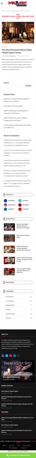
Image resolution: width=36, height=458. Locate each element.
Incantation (19, 296)
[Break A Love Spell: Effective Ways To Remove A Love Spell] (9, 227)
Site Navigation (13, 448)
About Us (11, 445)
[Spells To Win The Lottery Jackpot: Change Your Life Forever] (9, 260)
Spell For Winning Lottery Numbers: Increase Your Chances (23, 248)
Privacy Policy (27, 445)
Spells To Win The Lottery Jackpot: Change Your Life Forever (24, 259)
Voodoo (19, 318)
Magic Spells (19, 305)
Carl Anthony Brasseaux (9, 56)
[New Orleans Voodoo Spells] (9, 238)
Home (3, 11)
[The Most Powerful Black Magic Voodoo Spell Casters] (18, 32)
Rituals (19, 309)
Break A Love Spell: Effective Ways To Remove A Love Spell (23, 226)
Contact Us (24, 448)
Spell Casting (19, 314)
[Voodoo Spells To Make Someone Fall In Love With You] (9, 271)
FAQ (19, 445)
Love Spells (19, 301)
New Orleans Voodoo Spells (13, 106)
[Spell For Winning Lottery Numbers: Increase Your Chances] (9, 249)
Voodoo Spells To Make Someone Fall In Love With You (24, 270)
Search (6, 83)
